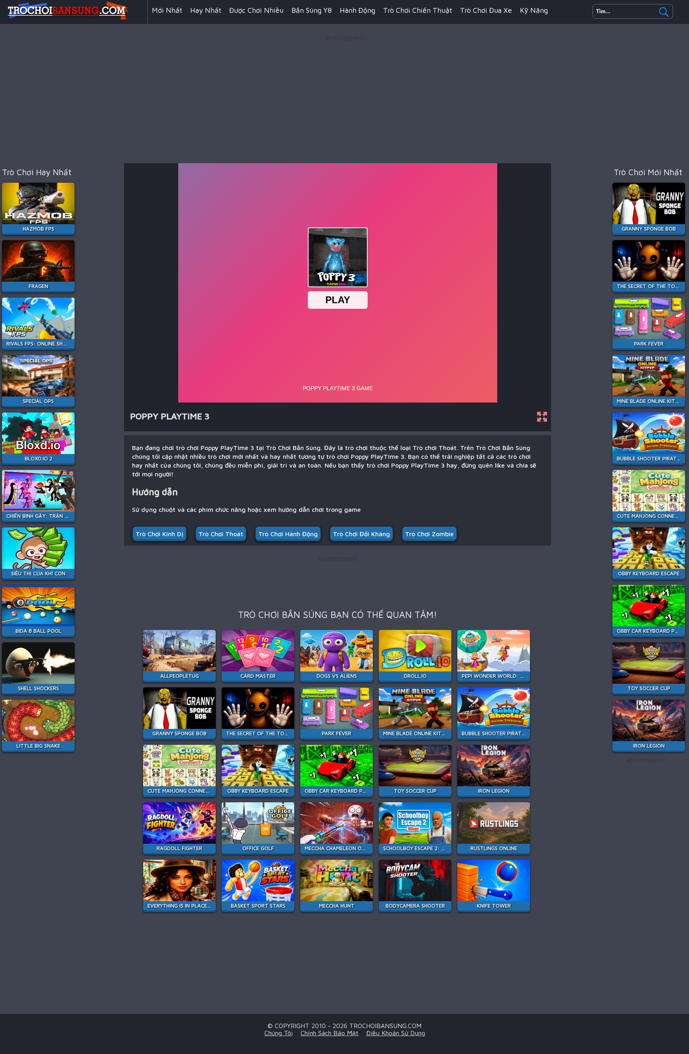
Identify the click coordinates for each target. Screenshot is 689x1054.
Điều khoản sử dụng (395, 1032)
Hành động (357, 10)
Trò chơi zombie (429, 533)
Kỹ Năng (534, 10)
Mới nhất (167, 10)
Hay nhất (205, 10)
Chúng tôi (278, 1032)
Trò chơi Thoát (221, 533)
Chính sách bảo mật (329, 1032)
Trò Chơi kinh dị (159, 533)
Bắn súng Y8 (311, 10)
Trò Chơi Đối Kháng (361, 533)
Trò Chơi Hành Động (288, 533)
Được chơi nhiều (256, 10)
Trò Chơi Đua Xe (486, 10)
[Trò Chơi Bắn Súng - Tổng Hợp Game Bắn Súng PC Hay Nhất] (74, 17)
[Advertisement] (344, 99)
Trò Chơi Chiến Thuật (417, 10)
